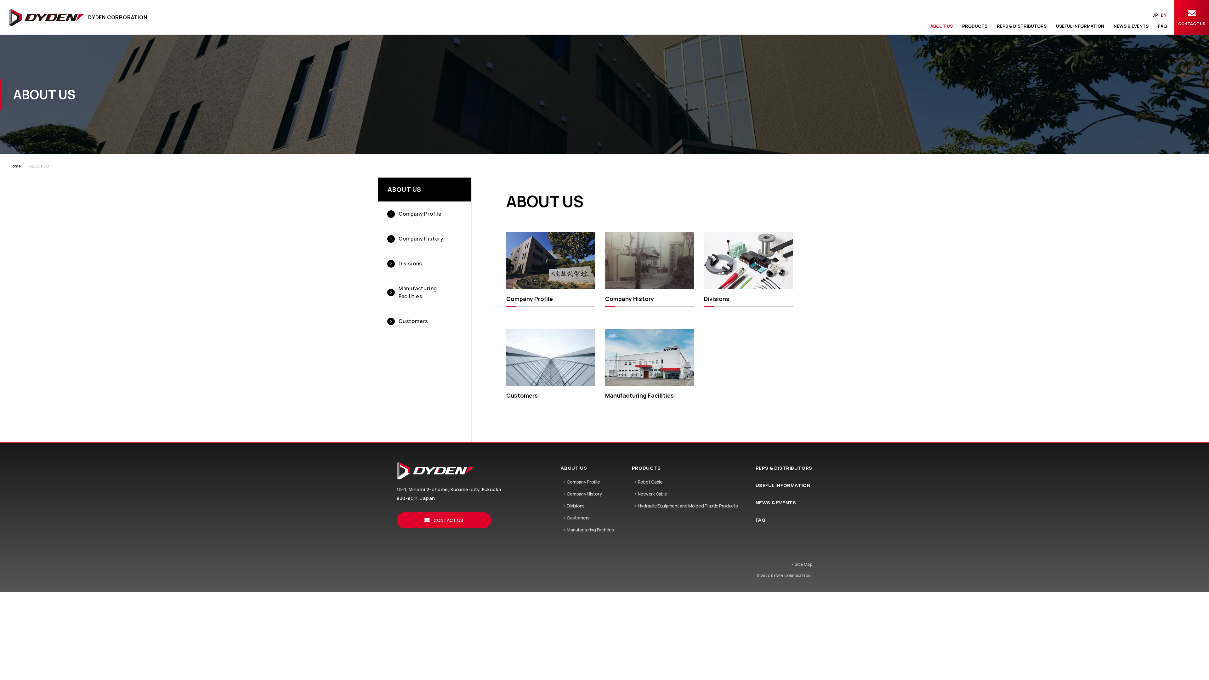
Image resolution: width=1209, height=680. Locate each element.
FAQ (761, 520)
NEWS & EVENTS (776, 502)
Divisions (575, 506)
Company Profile (583, 482)
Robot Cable (650, 482)
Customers (578, 518)
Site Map (803, 564)
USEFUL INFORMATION (783, 485)
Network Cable (652, 494)
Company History (584, 494)
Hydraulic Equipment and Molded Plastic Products (688, 506)
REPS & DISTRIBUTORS (784, 468)
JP (1155, 15)
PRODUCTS (646, 468)
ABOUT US (404, 189)
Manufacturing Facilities (590, 530)
